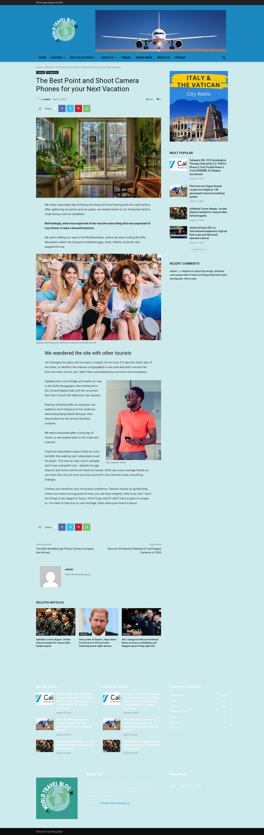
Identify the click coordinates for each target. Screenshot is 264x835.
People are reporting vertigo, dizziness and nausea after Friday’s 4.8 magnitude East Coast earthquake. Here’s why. (198, 274)
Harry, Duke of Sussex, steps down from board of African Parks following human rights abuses (97, 642)
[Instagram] (182, 785)
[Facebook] (62, 108)
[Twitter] (70, 108)
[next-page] (44, 654)
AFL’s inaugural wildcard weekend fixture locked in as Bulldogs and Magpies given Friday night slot (140, 642)
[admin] (38, 99)
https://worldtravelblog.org (78, 574)
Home (39, 67)
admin (47, 99)
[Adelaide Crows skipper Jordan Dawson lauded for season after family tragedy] (55, 622)
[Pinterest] (78, 108)
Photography (52, 72)
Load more (197, 249)
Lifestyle (49, 67)
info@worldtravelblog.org (114, 803)
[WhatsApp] (86, 108)
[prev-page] (38, 654)
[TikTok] (190, 785)
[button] (223, 57)
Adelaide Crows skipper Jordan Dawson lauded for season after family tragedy (53, 642)
